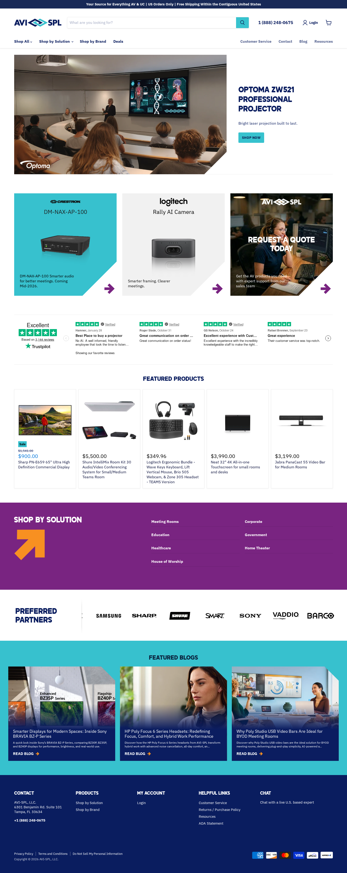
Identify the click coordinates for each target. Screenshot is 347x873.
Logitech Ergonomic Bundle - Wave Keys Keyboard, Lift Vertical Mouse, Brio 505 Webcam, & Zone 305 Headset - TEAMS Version (173, 472)
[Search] (242, 22)
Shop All (22, 41)
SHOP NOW (251, 138)
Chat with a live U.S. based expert (287, 802)
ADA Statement (211, 823)
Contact (285, 41)
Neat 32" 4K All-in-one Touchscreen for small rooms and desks (235, 467)
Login (141, 803)
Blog (303, 41)
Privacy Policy (23, 854)
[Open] (281, 244)
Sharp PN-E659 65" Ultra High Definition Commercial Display (44, 464)
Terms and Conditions (53, 854)
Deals (118, 41)
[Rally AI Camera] (173, 244)
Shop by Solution (55, 41)
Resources (323, 41)
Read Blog (23, 753)
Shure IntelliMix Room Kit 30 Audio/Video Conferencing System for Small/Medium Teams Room (106, 469)
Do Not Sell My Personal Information (98, 854)
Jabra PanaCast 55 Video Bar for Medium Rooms (300, 464)
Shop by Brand (93, 41)
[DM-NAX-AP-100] (65, 244)
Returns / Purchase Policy (219, 809)
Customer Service (255, 41)
